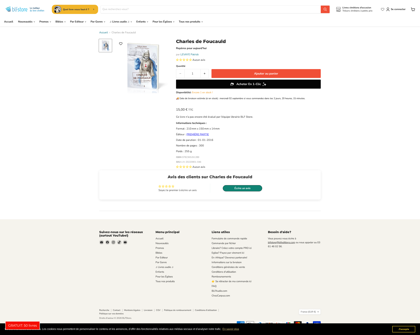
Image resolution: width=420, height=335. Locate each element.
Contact (116, 310)
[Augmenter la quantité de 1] (204, 73)
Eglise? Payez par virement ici (228, 252)
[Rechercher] (325, 9)
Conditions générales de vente (228, 267)
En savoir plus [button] (230, 329)
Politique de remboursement (177, 310)
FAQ (214, 286)
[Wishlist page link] (382, 9)
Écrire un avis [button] (242, 188)
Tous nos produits (190, 21)
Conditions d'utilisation (224, 271)
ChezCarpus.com (221, 295)
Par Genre (97, 21)
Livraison (148, 310)
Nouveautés (25, 21)
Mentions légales (132, 310)
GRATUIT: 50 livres (22, 325)
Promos (44, 21)
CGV (158, 310)
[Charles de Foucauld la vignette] (105, 45)
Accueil (8, 21)
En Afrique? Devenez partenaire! (229, 257)
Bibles (59, 21)
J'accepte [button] (404, 329)
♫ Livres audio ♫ (120, 21)
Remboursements (221, 276)
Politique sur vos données (111, 313)
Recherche (104, 310)
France (308, 311)
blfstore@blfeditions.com (281, 242)
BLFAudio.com (219, 290)
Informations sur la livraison (227, 262)
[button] (184, 60)
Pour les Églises (163, 21)
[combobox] (211, 9)
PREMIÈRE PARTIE (198, 134)
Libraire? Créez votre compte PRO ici (232, 248)
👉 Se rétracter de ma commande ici (231, 281)
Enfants (141, 21)
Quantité (180, 66)
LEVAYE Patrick (189, 54)
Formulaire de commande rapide (229, 238)
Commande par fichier (224, 243)
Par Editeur (77, 21)
